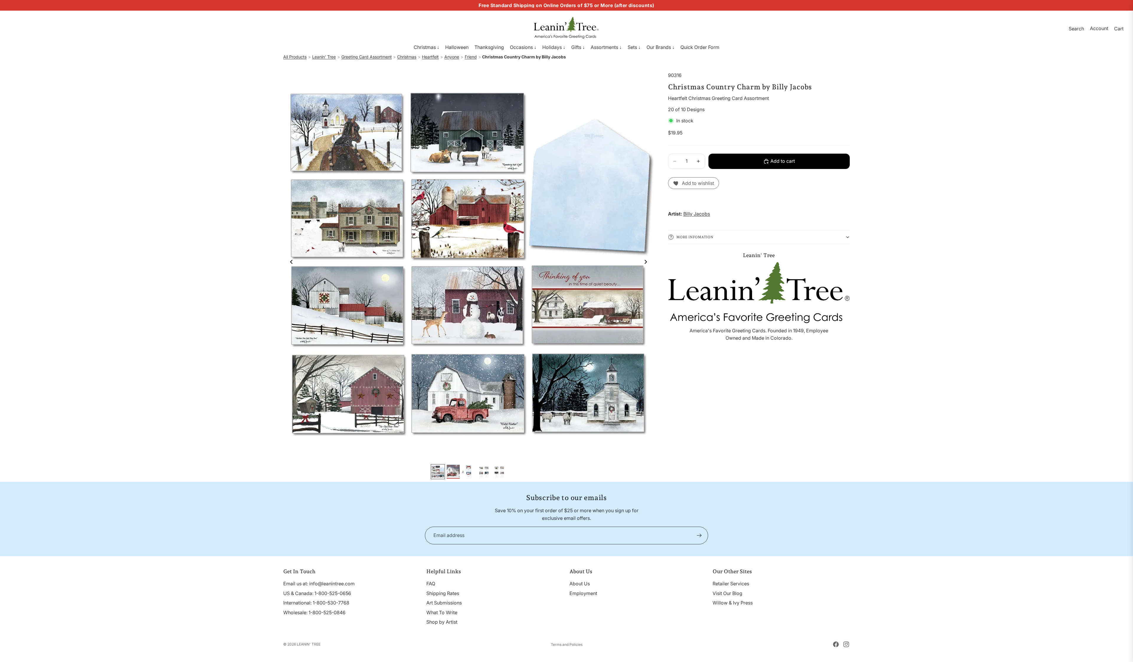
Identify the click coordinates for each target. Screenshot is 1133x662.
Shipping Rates (442, 593)
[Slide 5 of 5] (499, 472)
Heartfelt (430, 56)
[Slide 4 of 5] (483, 472)
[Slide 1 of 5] (437, 472)
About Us (579, 584)
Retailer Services (731, 584)
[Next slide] (647, 263)
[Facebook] (835, 644)
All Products (295, 56)
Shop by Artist (441, 622)
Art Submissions (444, 603)
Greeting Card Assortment (366, 56)
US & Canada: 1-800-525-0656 (317, 593)
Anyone (451, 56)
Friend (471, 56)
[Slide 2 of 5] (453, 472)
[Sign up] (699, 535)
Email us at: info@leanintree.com (319, 584)
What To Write (441, 612)
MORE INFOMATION (694, 237)
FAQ (430, 584)
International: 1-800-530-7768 (316, 603)
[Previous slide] (289, 263)
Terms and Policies (566, 644)
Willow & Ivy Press (733, 603)
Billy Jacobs (696, 214)
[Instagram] (846, 644)
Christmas (406, 56)
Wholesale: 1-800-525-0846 (314, 612)
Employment (583, 593)
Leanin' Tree (324, 56)
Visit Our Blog (727, 593)
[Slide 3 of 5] (468, 472)
